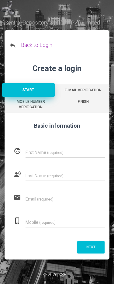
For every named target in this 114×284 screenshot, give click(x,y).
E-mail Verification (83, 90)
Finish (83, 102)
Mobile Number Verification (31, 104)
